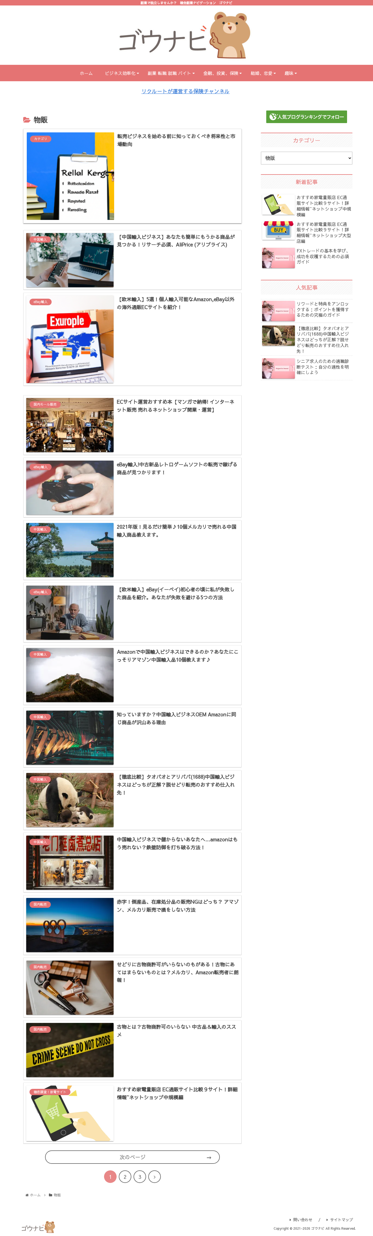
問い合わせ (302, 1219)
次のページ (133, 1157)
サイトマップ (341, 1219)
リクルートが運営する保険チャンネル (185, 91)
